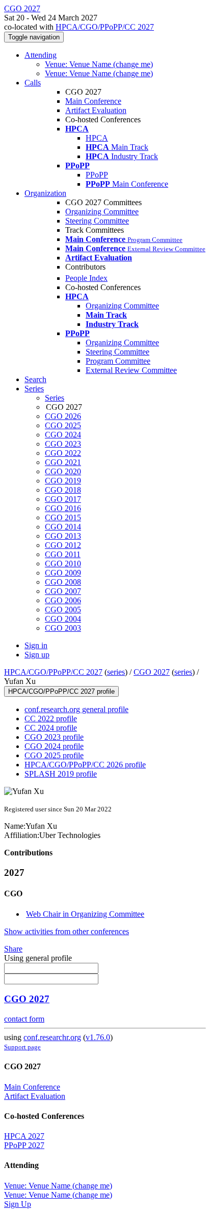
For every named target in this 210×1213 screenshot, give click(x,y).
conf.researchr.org (52, 1037)
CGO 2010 (63, 563)
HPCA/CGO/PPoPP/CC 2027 (105, 27)
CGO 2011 (63, 554)
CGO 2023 (63, 443)
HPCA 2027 (24, 1136)
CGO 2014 (63, 526)
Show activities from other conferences (66, 931)
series (116, 672)
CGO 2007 (63, 591)
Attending (40, 55)
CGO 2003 (63, 628)
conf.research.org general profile (76, 709)
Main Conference (93, 101)
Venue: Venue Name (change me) (99, 64)
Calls (32, 82)
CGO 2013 (63, 536)
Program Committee (118, 361)
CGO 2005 (63, 609)
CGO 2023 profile (54, 737)
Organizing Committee (102, 211)
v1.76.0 (98, 1037)
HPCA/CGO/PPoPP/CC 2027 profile (61, 691)
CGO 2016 (63, 508)
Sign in (35, 645)
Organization (45, 193)
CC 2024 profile (50, 727)
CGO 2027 (152, 672)
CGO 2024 (63, 434)
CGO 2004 (63, 618)
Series (54, 397)
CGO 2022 (63, 453)
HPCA (97, 138)
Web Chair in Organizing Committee (85, 914)
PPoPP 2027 (24, 1145)
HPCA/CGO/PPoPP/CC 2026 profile (85, 764)
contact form (24, 1018)
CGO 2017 (63, 499)
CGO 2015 (63, 517)
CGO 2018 (63, 490)
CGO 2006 (63, 600)
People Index (86, 278)
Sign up (36, 654)
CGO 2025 (63, 425)
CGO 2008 (63, 582)
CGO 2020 (63, 471)
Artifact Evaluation (95, 110)
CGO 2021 (63, 462)
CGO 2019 (63, 480)
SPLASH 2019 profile (60, 773)
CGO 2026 (63, 416)
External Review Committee (131, 370)
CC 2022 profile (50, 718)
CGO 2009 (63, 572)
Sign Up (17, 1204)
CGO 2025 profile (54, 755)
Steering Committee (97, 220)
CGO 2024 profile (54, 746)
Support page (22, 1047)
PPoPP (97, 174)
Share (13, 948)
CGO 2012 (63, 545)
